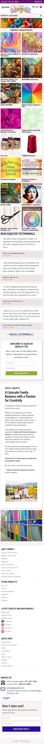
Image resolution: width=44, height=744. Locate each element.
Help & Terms (6, 657)
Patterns (4, 600)
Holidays (4, 558)
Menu (7, 7)
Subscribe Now (21, 373)
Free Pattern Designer (9, 645)
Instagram (8, 628)
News (3, 654)
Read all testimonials (20, 334)
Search (37, 2)
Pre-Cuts (4, 585)
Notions (4, 597)
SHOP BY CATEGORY (9, 15)
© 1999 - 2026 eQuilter (21, 741)
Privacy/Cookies (6, 666)
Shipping (4, 660)
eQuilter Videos (6, 618)
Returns (4, 663)
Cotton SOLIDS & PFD (9, 567)
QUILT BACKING (7, 564)
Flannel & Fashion (8, 573)
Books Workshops (7, 591)
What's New (5, 612)
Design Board (6, 642)
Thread (3, 588)
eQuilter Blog (6, 615)
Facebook (7, 621)
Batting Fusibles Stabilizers (11, 576)
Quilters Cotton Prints (9, 553)
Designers (4, 561)
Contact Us (6, 677)
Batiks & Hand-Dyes (8, 556)
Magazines (5, 594)
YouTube (7, 631)
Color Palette (6, 570)
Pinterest (7, 625)
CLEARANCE (5, 651)
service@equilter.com (15, 688)
